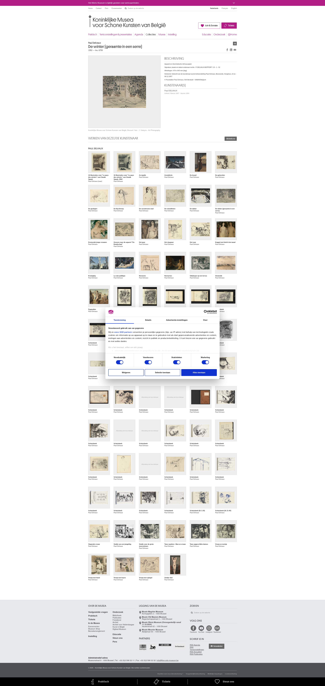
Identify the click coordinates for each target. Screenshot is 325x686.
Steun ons (118, 637)
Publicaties (117, 617)
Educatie (206, 34)
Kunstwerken (235, 43)
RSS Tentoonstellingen (197, 648)
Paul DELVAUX (176, 92)
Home (90, 8)
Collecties (151, 34)
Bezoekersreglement (96, 631)
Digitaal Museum (119, 629)
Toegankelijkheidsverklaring (195, 674)
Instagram (209, 632)
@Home (232, 34)
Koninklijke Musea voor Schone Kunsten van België (89, 16)
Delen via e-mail (235, 50)
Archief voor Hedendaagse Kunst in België (123, 625)
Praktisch (92, 34)
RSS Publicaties (196, 654)
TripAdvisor (217, 632)
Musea (161, 34)
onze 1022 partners (123, 332)
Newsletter (218, 646)
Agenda (139, 34)
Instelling (172, 34)
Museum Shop (94, 629)
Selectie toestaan (162, 372)
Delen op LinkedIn (231, 50)
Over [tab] (205, 320)
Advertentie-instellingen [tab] (177, 320)
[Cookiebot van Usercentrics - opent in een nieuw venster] (206, 312)
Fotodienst (117, 620)
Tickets (231, 25)
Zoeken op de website (126, 8)
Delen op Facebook (227, 50)
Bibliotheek (117, 615)
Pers (106, 8)
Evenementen (117, 8)
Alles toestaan (199, 372)
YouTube (201, 632)
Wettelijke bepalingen (215, 674)
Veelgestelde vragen (98, 612)
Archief (115, 622)
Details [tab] (148, 320)
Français (225, 8)
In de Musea (94, 623)
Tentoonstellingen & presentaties (116, 34)
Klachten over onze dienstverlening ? (170, 674)
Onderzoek (219, 34)
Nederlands (214, 8)
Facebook (193, 632)
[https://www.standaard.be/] (179, 646)
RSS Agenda (195, 645)
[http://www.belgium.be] (153, 647)
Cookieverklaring (231, 674)
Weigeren (126, 372)
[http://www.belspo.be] (143, 647)
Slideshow (230, 139)
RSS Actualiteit (196, 652)
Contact (99, 8)
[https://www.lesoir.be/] (165, 644)
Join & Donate (211, 25)
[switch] (148, 362)
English (234, 8)
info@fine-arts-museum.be (167, 660)
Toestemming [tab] (120, 320)
